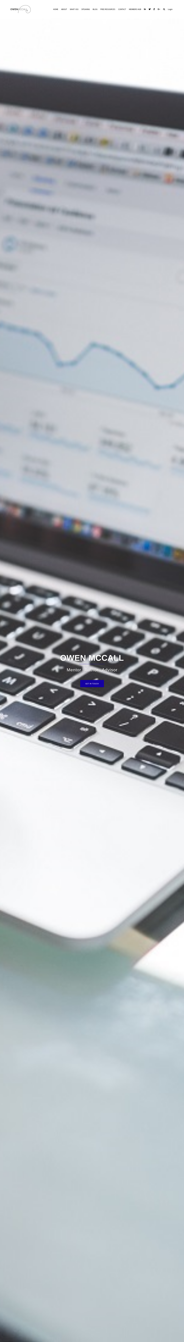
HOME (55, 9)
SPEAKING (85, 9)
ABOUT (64, 9)
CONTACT (122, 9)
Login (170, 9)
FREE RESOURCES (107, 9)
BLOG (95, 9)
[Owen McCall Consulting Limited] (20, 9)
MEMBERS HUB (135, 9)
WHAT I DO (74, 9)
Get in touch (92, 683)
